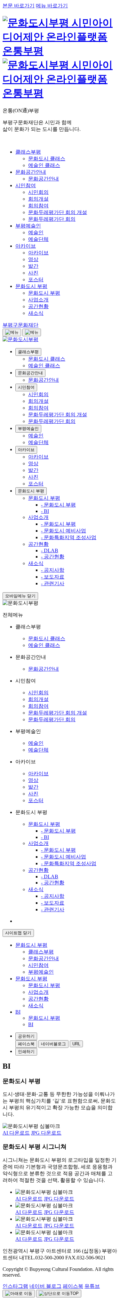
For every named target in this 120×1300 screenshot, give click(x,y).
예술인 (36, 435)
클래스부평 (28, 351)
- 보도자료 (52, 576)
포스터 (36, 483)
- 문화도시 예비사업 (63, 530)
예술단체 (38, 442)
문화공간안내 (30, 373)
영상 (33, 463)
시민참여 (26, 387)
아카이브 (26, 449)
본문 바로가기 (19, 5)
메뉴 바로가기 (52, 5)
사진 (33, 477)
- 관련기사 (52, 583)
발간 (33, 470)
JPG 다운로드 (46, 1133)
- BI (45, 511)
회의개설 (38, 401)
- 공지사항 (52, 570)
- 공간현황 (52, 556)
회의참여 (38, 408)
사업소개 (38, 517)
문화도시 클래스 (46, 359)
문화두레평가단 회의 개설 (57, 414)
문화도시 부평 (31, 491)
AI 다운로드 (16, 1133)
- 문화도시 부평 (58, 504)
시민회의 (38, 394)
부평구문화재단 (20, 325)
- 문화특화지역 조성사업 (68, 537)
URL (76, 1043)
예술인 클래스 (44, 365)
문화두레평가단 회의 (52, 421)
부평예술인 (28, 428)
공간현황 (38, 544)
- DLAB (49, 550)
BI (30, 1024)
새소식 (36, 563)
